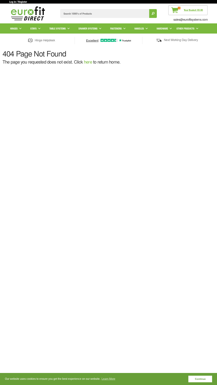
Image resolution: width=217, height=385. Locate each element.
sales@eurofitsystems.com (190, 19)
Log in (12, 1)
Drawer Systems (87, 28)
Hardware (162, 28)
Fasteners (116, 28)
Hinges (14, 28)
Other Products (185, 28)
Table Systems (57, 28)
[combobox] (104, 13)
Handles (139, 28)
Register (22, 1)
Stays (33, 28)
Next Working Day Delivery (181, 39)
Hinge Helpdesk (45, 40)
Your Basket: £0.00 (193, 10)
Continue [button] (200, 379)
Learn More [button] (108, 378)
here (88, 61)
